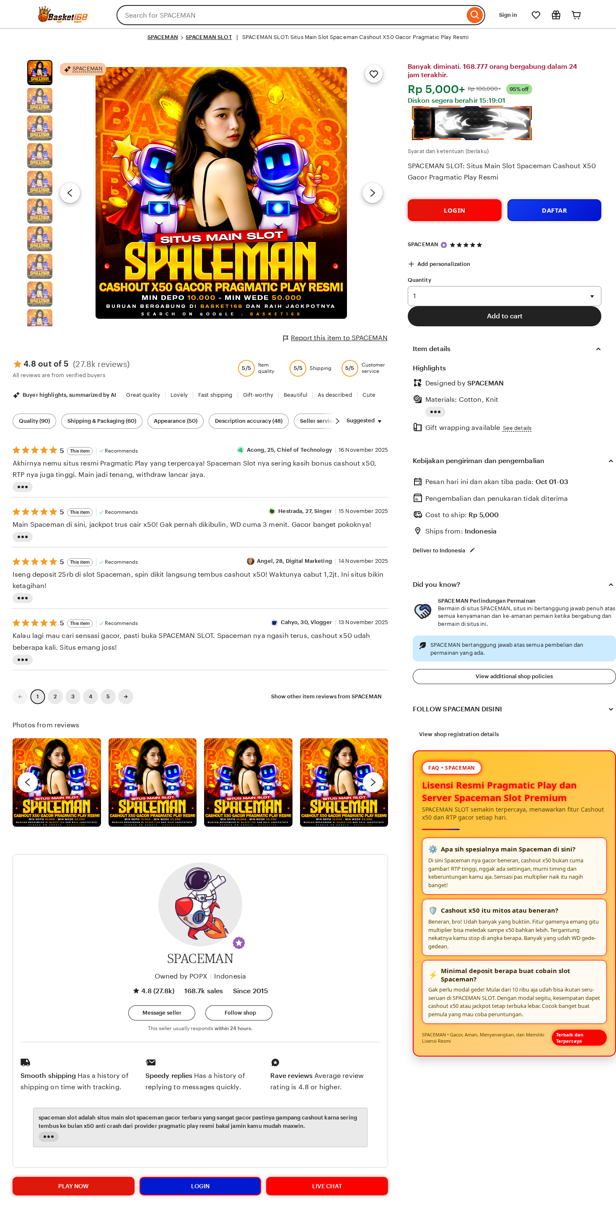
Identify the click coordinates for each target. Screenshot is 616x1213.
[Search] (475, 15)
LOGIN (455, 210)
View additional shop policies (514, 676)
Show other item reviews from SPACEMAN (326, 696)
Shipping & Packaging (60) (101, 421)
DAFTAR (554, 210)
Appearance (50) (175, 421)
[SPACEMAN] (63, 20)
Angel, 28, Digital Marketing (294, 561)
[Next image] (372, 193)
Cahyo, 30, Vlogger (306, 622)
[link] (20, 696)
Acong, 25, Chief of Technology (289, 450)
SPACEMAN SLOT (209, 37)
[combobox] (290, 15)
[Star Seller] (444, 245)
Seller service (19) (323, 421)
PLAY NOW (73, 1186)
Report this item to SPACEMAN (339, 338)
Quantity (419, 280)
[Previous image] (70, 193)
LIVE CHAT (327, 1186)
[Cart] (576, 15)
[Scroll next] (337, 421)
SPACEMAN (163, 37)
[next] (373, 782)
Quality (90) (34, 421)
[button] (238, 942)
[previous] (28, 782)
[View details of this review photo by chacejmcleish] (153, 782)
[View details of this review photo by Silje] (248, 782)
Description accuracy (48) (248, 421)
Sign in (508, 15)
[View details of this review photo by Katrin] (344, 782)
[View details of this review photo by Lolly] (57, 782)
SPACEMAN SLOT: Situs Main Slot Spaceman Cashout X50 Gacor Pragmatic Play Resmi (502, 171)
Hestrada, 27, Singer (305, 511)
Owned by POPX (181, 976)
